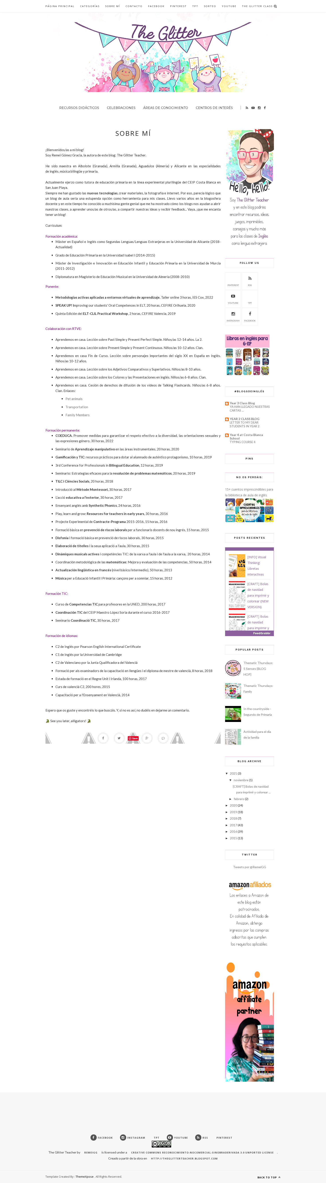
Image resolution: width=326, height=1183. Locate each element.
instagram (233, 320)
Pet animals (73, 399)
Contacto (134, 6)
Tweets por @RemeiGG (249, 867)
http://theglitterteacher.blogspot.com (184, 1158)
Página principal (60, 6)
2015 (233, 838)
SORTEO (210, 6)
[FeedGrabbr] (249, 633)
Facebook (156, 6)
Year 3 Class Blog (242, 403)
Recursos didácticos (79, 108)
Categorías (90, 6)
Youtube (229, 6)
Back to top (267, 1177)
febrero (239, 799)
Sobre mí (112, 6)
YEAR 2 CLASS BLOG (244, 419)
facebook (250, 320)
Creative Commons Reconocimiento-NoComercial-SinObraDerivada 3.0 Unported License (202, 1152)
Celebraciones (121, 108)
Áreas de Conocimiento (165, 108)
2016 (233, 831)
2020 (233, 805)
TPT (195, 6)
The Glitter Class (257, 6)
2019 (233, 812)
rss (250, 285)
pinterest (233, 285)
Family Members (77, 415)
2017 (233, 825)
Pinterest (178, 6)
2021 (233, 773)
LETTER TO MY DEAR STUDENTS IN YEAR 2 (244, 424)
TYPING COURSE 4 (242, 442)
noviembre (241, 780)
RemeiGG (91, 1152)
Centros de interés (214, 108)
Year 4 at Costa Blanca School (246, 436)
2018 (233, 818)
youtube (233, 303)
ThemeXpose (84, 1177)
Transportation (76, 407)
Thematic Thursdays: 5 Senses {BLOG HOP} (258, 668)
